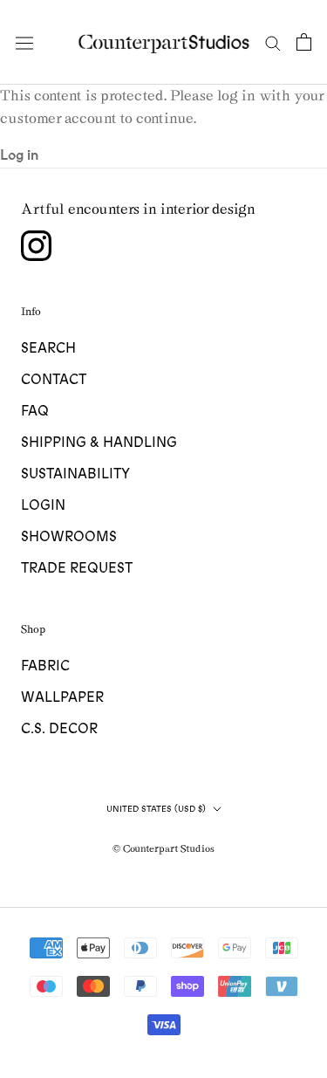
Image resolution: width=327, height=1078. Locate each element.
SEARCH (48, 348)
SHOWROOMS (69, 536)
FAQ (35, 411)
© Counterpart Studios (163, 848)
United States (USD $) (156, 809)
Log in (19, 155)
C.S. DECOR (59, 728)
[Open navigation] (24, 42)
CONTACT (53, 379)
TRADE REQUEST (77, 568)
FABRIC (45, 666)
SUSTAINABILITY (75, 474)
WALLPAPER (62, 697)
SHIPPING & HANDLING (99, 442)
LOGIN (43, 505)
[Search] (273, 42)
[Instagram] (36, 245)
